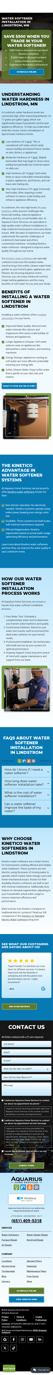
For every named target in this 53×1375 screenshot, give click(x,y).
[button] (26, 1291)
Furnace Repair (9, 1240)
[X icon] (5, 1348)
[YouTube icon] (31, 1339)
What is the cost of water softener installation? (23, 794)
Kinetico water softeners (19, 258)
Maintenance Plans (36, 1271)
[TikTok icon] (13, 1348)
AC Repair (7, 1245)
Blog (4, 1276)
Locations (7, 1261)
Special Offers (34, 1261)
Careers (6, 1281)
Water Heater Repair (37, 1235)
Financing (32, 1266)
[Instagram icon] (22, 1339)
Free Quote (33, 1276)
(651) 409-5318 (26, 1220)
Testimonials (8, 1271)
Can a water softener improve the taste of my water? (22, 807)
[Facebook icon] (13, 1339)
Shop (29, 1281)
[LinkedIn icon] (39, 1339)
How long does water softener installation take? (24, 782)
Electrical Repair (35, 1240)
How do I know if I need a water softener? (23, 771)
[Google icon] (5, 1339)
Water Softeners (10, 1235)
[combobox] (26, 1069)
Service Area (8, 1266)
